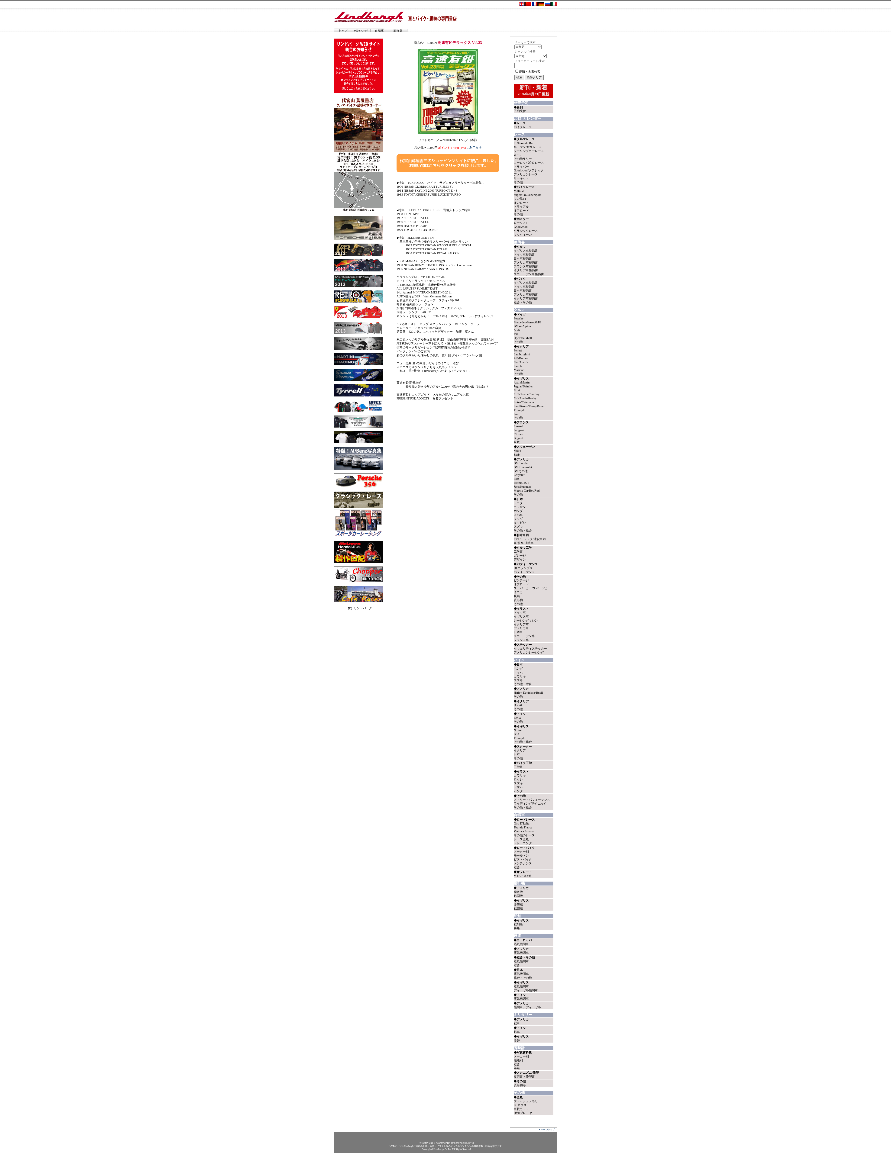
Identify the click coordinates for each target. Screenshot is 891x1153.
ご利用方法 (473, 147)
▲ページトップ (547, 1129)
